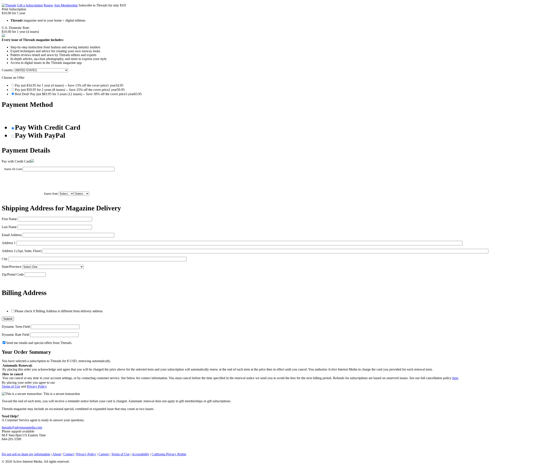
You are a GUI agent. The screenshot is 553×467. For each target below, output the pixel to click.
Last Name (9, 227)
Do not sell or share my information (26, 454)
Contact (68, 454)
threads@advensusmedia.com (22, 427)
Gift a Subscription (30, 5)
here (455, 378)
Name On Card (13, 169)
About (56, 454)
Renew (48, 5)
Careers (104, 454)
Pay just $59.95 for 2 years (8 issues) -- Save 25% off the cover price (70, 90)
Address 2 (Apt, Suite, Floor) (21, 251)
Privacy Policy (36, 386)
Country (7, 70)
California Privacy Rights (169, 454)
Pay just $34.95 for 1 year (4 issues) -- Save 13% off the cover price (69, 85)
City (5, 259)
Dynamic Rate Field (15, 334)
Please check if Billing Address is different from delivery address (59, 311)
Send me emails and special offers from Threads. (39, 343)
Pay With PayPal (40, 135)
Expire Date (51, 193)
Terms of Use (11, 386)
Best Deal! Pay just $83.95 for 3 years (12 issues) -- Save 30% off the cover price (78, 94)
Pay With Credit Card (47, 127)
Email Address (12, 235)
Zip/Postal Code (13, 274)
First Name (9, 219)
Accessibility (140, 454)
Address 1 (9, 243)
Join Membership (66, 5)
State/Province (11, 266)
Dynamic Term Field (16, 326)
